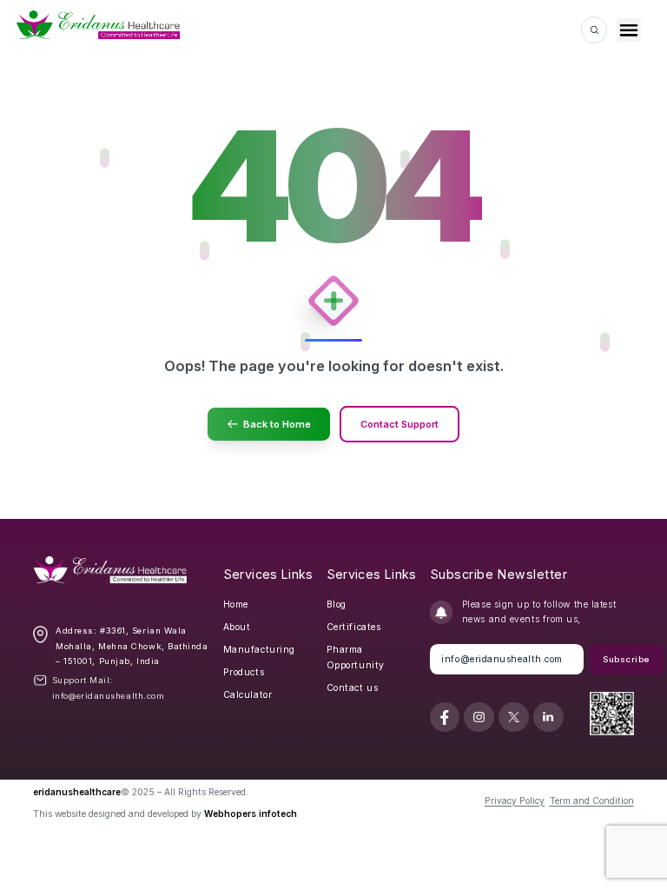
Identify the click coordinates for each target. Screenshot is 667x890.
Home (235, 604)
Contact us (353, 687)
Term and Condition (592, 800)
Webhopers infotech (250, 813)
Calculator (248, 694)
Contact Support (399, 424)
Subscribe (626, 659)
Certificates (354, 626)
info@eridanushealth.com (108, 696)
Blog (337, 604)
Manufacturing (259, 649)
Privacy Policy (515, 800)
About (237, 626)
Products (243, 672)
